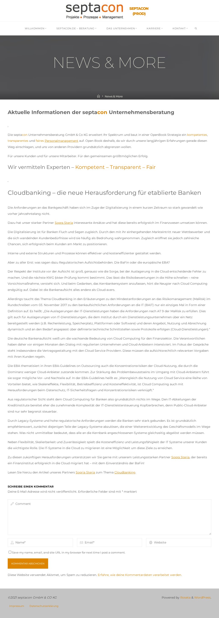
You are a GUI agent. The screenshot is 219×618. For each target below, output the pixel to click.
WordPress (202, 597)
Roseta (185, 597)
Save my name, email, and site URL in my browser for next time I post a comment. (68, 552)
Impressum (16, 606)
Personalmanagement (61, 141)
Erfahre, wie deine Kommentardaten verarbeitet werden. (140, 575)
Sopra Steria (64, 223)
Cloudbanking (124, 472)
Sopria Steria (85, 472)
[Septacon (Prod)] (94, 10)
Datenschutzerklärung (44, 606)
